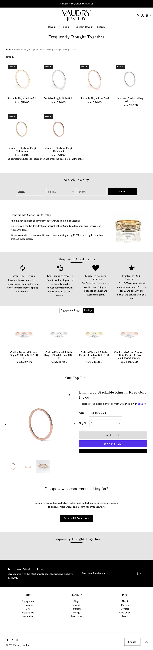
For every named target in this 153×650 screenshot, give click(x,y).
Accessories (76, 616)
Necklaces (76, 608)
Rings (76, 601)
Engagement (28, 601)
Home (9, 49)
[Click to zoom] (69, 395)
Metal (81, 412)
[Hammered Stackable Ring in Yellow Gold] (22, 129)
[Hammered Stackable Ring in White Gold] (130, 79)
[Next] (145, 340)
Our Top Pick (76, 378)
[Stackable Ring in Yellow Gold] (22, 79)
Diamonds (28, 605)
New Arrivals (28, 616)
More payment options (112, 451)
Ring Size (83, 423)
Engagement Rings (70, 310)
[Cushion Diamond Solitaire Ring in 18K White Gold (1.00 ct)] (59, 334)
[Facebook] (7, 640)
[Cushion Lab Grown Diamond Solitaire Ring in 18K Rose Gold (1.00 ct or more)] (129, 334)
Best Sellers (28, 612)
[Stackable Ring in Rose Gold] (94, 79)
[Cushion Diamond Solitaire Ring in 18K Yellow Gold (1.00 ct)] (94, 334)
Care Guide (124, 612)
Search (101, 26)
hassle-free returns (27, 280)
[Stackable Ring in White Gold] (58, 79)
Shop (66, 26)
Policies (125, 605)
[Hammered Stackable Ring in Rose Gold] (58, 129)
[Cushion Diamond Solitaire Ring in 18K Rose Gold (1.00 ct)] (23, 334)
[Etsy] (16, 640)
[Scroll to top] (146, 642)
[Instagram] (11, 640)
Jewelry (52, 26)
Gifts (28, 608)
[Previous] (8, 340)
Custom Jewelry (85, 26)
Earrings (88, 310)
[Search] (138, 15)
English (132, 641)
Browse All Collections (76, 518)
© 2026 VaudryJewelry (17, 645)
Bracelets (76, 605)
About (125, 601)
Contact (125, 608)
